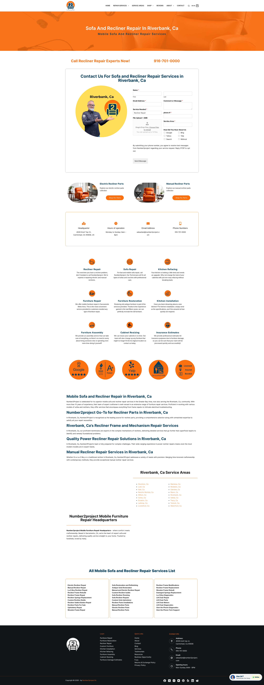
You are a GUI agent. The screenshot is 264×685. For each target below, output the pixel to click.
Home (107, 6)
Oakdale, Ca (175, 489)
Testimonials (139, 651)
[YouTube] (178, 680)
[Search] (189, 6)
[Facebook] (164, 680)
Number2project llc (89, 680)
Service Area (169, 121)
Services (138, 649)
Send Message (140, 161)
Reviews (160, 6)
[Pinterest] (183, 680)
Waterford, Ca (176, 506)
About (169, 6)
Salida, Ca (174, 498)
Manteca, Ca (175, 484)
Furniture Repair (106, 638)
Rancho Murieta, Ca (145, 492)
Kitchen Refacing (106, 651)
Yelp (182, 136)
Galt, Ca (141, 489)
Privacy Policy (140, 665)
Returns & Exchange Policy (145, 662)
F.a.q (136, 660)
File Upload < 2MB (140, 118)
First (134, 97)
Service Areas (138, 6)
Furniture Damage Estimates (111, 660)
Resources (139, 654)
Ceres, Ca (142, 498)
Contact (180, 6)
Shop (149, 6)
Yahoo (168, 136)
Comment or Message (173, 101)
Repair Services (120, 6)
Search (169, 139)
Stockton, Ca (143, 484)
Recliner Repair (106, 643)
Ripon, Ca (174, 492)
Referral (184, 139)
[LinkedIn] (192, 680)
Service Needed (140, 109)
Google (169, 133)
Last (165, 97)
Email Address (139, 101)
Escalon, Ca (142, 500)
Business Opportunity (143, 657)
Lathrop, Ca (142, 503)
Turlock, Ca (174, 503)
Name (136, 90)
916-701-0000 (181, 651)
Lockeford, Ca (143, 506)
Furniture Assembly (107, 654)
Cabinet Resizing (106, 657)
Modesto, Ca (175, 487)
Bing (182, 133)
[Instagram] (174, 680)
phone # (167, 113)
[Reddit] (197, 680)
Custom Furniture (106, 646)
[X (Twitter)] (169, 680)
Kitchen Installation (107, 649)
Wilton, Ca (142, 495)
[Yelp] (188, 680)
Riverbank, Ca (175, 495)
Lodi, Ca (141, 487)
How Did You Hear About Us (175, 130)
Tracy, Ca (174, 500)
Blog (136, 646)
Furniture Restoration (108, 641)
